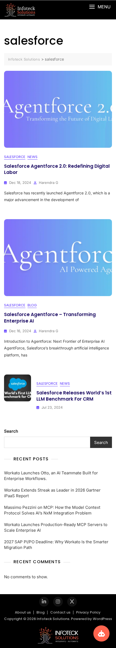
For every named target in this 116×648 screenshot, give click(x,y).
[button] (100, 6)
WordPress (102, 618)
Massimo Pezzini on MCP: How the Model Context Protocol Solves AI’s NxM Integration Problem (52, 510)
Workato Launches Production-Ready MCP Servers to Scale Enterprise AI (55, 527)
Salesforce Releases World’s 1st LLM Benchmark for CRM (74, 396)
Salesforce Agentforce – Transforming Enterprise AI (50, 317)
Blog (32, 305)
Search (11, 431)
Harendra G (48, 182)
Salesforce (14, 156)
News (32, 156)
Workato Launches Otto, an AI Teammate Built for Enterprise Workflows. (51, 475)
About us (23, 612)
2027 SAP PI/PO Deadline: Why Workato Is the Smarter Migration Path (56, 544)
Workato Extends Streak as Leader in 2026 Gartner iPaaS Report (52, 493)
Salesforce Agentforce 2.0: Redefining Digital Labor (57, 169)
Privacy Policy (88, 612)
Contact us (60, 612)
